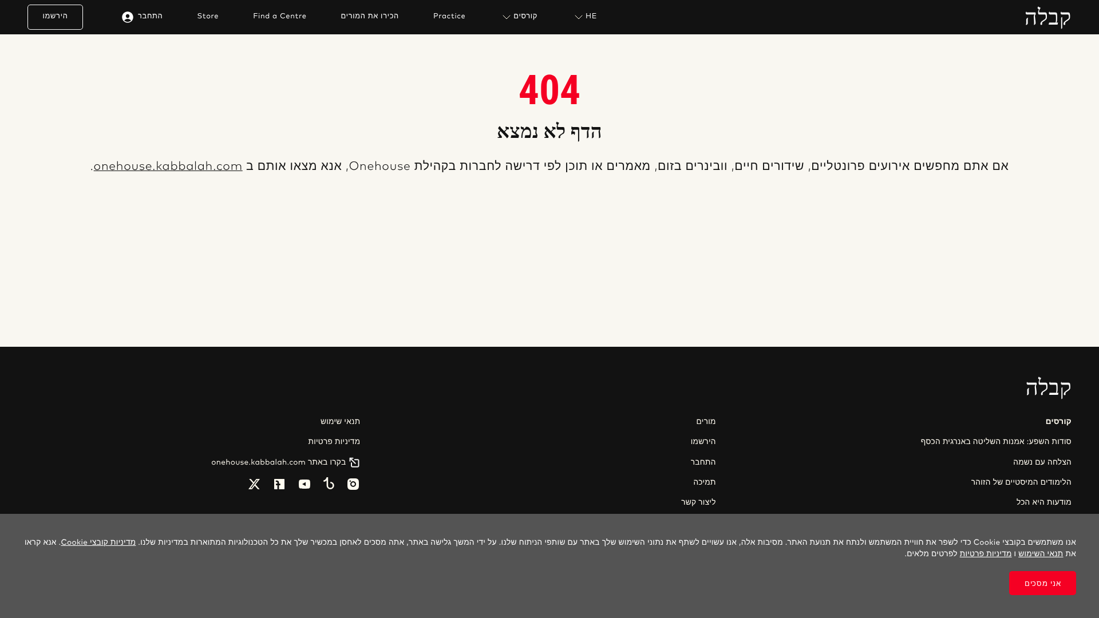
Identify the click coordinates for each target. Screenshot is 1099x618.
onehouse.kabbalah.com (168, 167)
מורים (706, 422)
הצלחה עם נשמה (1042, 462)
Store (208, 16)
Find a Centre (279, 16)
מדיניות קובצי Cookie (98, 542)
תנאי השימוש (1040, 554)
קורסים (525, 16)
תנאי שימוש (340, 422)
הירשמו (55, 16)
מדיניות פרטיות (334, 442)
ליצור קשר (698, 502)
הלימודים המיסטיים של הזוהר (1021, 482)
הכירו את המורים (370, 16)
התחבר (150, 16)
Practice (449, 16)
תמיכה (704, 482)
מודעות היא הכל (1044, 502)
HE (591, 16)
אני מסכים (1043, 583)
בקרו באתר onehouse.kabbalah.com (278, 462)
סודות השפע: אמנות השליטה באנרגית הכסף (996, 442)
